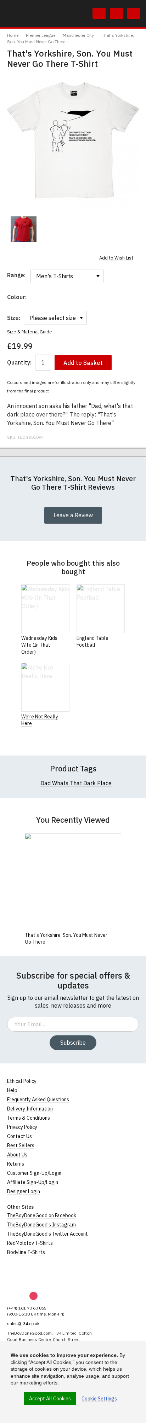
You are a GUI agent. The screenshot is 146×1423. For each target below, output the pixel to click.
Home (12, 35)
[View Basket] (116, 13)
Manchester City (78, 35)
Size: (13, 317)
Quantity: (19, 362)
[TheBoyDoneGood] (39, 1274)
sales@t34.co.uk (23, 1323)
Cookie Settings (99, 1398)
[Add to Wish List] (119, 935)
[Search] (99, 13)
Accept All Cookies (50, 1398)
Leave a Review (73, 515)
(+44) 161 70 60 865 (26, 1308)
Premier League (40, 35)
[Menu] (133, 13)
